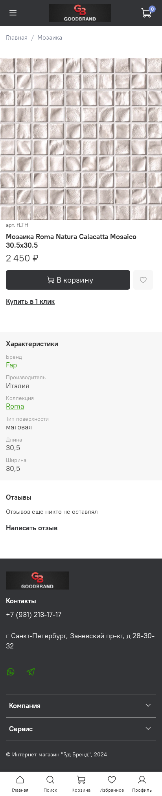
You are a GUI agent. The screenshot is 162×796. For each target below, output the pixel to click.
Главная (17, 37)
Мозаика (49, 37)
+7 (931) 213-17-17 (33, 614)
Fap (11, 364)
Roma (15, 406)
